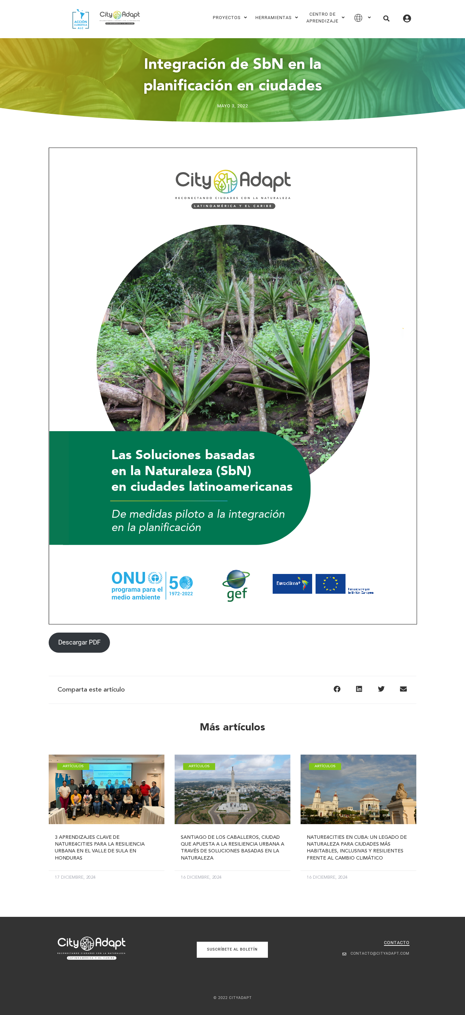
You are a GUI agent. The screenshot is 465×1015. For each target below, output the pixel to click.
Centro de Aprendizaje (322, 18)
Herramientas (273, 17)
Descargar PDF (79, 642)
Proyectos (227, 17)
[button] (386, 18)
